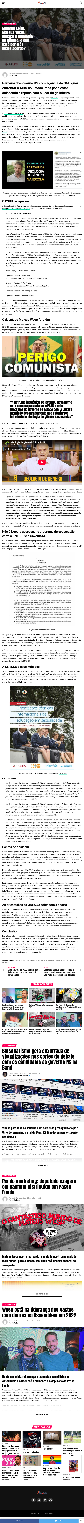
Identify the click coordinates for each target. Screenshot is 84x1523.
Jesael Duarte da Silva (20, 1075)
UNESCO (54, 98)
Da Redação (16, 76)
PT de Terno (71, 960)
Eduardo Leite (21, 960)
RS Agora (70, 137)
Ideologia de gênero (35, 960)
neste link (54, 423)
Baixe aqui (63, 773)
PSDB (63, 960)
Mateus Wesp (50, 960)
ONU (58, 960)
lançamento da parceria (13, 113)
